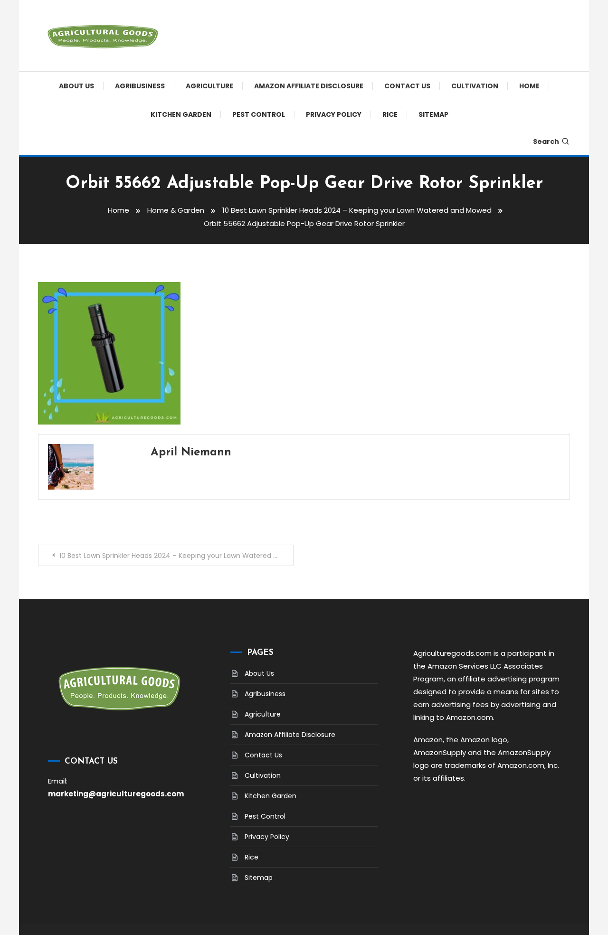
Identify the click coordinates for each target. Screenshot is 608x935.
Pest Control (258, 114)
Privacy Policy (333, 114)
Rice (390, 114)
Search (546, 141)
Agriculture (209, 86)
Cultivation (474, 86)
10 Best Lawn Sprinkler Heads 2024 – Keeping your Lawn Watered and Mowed (176, 555)
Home (529, 86)
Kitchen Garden (181, 114)
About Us (76, 86)
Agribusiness (140, 86)
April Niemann (191, 452)
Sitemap (433, 114)
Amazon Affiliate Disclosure (308, 86)
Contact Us (407, 86)
